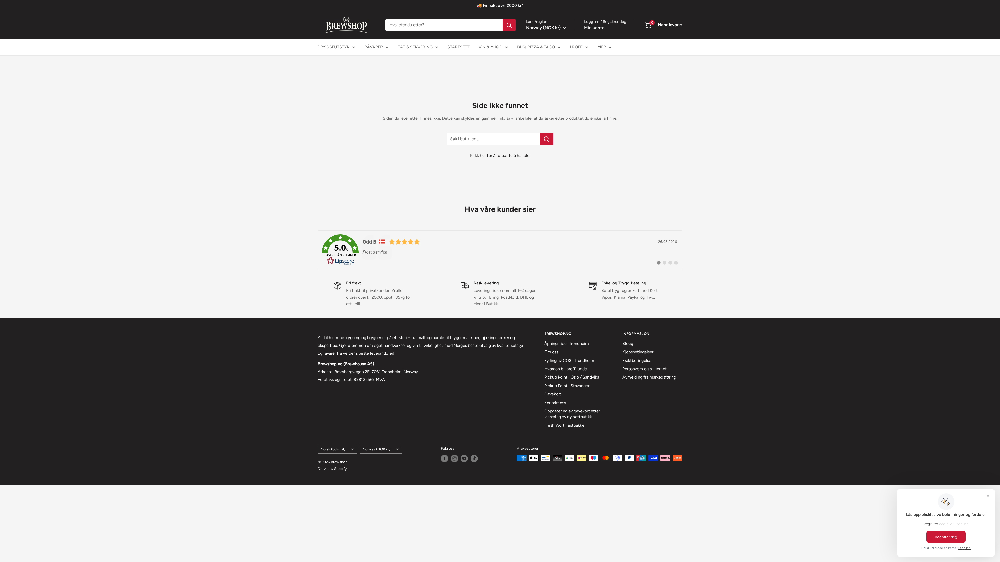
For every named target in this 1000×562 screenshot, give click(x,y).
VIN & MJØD (490, 46)
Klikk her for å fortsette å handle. (500, 155)
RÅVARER (373, 46)
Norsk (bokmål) (333, 449)
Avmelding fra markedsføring (649, 377)
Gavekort (552, 394)
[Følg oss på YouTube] (464, 458)
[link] (500, 249)
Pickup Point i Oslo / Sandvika (571, 377)
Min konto (594, 27)
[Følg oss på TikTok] (474, 458)
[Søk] (509, 25)
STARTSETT (458, 46)
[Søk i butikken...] (546, 139)
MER (601, 46)
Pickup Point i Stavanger (566, 385)
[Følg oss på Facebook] (444, 458)
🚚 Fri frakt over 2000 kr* (500, 5)
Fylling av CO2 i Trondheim (569, 360)
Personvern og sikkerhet (644, 368)
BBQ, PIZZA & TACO (536, 46)
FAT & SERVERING (415, 46)
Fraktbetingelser (637, 360)
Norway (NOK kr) (376, 449)
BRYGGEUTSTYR (333, 46)
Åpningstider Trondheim (566, 343)
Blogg (627, 343)
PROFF (576, 46)
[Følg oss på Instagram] (454, 458)
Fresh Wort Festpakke (564, 425)
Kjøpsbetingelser (637, 351)
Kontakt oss (555, 402)
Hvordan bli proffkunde (565, 368)
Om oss (551, 351)
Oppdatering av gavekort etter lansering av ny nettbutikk (572, 413)
